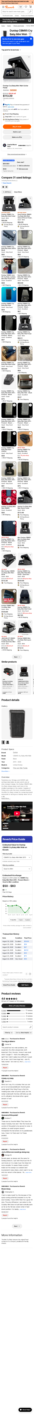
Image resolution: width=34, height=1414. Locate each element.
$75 (25, 956)
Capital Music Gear (12, 145)
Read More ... (5, 798)
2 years (27, 920)
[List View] (6, 187)
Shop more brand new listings (16, 154)
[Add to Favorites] (30, 34)
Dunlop (15, 752)
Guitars (17, 15)
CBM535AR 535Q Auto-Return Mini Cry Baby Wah (23, 683)
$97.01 (26, 950)
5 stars (3, 1010)
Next (15, 657)
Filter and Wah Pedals (20, 768)
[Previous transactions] (26, 973)
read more (28, 1061)
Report (5, 1067)
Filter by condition (8, 865)
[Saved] (26, 6)
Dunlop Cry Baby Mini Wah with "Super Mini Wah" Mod (8, 683)
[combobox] (15, 857)
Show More (4, 771)
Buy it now (17, 127)
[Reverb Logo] (9, 7)
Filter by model (7, 854)
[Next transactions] (30, 973)
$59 (25, 944)
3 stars (3, 1016)
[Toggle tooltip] (20, 50)
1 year (21, 920)
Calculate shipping (8, 98)
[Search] (30, 11)
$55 (25, 953)
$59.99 (26, 941)
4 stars (3, 1013)
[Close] (31, 39)
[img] (22, 145)
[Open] (29, 857)
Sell (20, 7)
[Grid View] (3, 187)
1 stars (3, 1022)
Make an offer (17, 137)
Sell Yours (24, 985)
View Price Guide (9, 985)
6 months (13, 920)
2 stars (3, 1019)
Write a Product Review (17, 1006)
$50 (25, 959)
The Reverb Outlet (8, 15)
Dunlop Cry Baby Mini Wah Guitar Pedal (15, 87)
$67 (25, 947)
